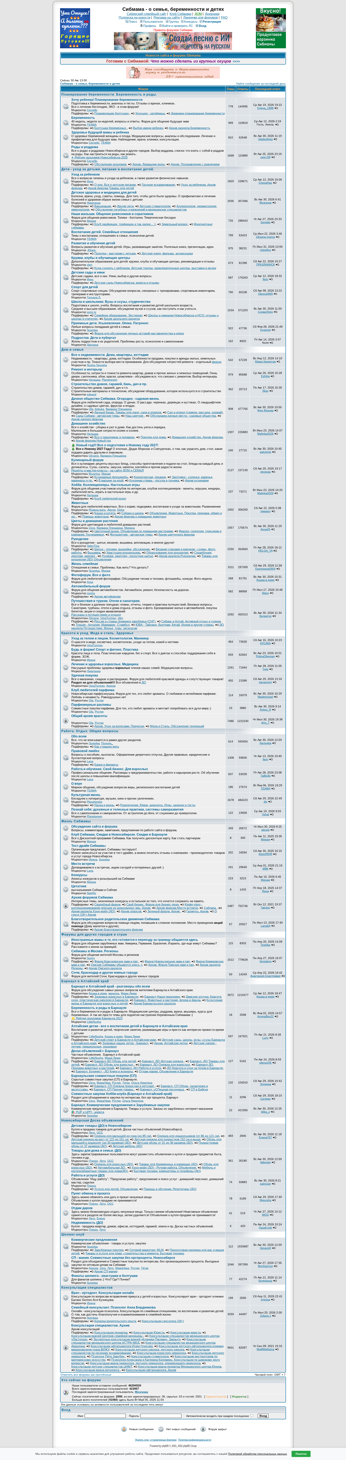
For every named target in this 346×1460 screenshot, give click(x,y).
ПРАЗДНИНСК (265, 264)
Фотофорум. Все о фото (90, 575)
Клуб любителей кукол (110, 498)
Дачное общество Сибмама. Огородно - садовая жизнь (115, 398)
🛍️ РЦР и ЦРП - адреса (87, 1112)
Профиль (149, 25)
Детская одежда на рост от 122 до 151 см (99, 1139)
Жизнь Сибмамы (76, 821)
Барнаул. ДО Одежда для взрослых (165, 1064)
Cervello (92, 110)
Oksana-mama (265, 236)
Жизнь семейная (84, 563)
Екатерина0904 (265, 568)
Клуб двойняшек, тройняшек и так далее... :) (125, 224)
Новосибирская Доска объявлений (92, 1120)
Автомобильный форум (90, 586)
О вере (76, 783)
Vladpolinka (265, 139)
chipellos (265, 249)
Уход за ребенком (85, 174)
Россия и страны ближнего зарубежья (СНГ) (124, 621)
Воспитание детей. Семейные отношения (104, 232)
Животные (79, 503)
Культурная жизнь (86, 795)
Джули (111, 509)
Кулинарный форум (87, 460)
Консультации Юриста (148, 1332)
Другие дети (125, 206)
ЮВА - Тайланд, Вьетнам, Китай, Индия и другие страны (174, 624)
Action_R (265, 709)
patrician (265, 1183)
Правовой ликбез (85, 751)
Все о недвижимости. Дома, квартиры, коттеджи (110, 354)
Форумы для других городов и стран (94, 934)
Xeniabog (266, 961)
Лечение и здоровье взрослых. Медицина (105, 664)
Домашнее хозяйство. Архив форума (197, 437)
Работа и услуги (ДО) (88, 1175)
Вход (202, 25)
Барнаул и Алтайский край (85, 981)
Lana (90, 761)
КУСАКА (265, 643)
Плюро (93, 1160)
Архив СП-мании (105, 1271)
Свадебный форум (107, 904)
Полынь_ (107, 743)
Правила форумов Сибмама (173, 30)
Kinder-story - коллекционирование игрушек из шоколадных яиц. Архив (136, 906)
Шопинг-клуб (72, 1234)
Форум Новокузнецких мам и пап (167, 961)
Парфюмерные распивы (91, 704)
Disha (120, 509)
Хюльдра (265, 743)
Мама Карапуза (265, 361)
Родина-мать (97, 509)
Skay (265, 390)
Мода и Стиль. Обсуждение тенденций (177, 726)
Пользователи (153, 21)
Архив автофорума (107, 596)
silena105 (265, 1062)
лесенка (265, 471)
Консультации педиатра (110, 1332)
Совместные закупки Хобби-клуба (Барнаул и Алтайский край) (121, 1094)
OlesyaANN (265, 293)
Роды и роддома (84, 147)
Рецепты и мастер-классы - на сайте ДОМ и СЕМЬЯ (107, 470)
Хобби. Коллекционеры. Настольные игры (105, 485)
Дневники (212, 14)
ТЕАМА (92, 124)
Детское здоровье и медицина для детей (104, 192)
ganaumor (265, 682)
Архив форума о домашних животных (140, 516)
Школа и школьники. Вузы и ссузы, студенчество (111, 301)
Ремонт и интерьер (86, 369)
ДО (144, 682)
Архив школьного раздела (122, 318)
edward (91, 394)
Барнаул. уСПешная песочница (162, 1089)
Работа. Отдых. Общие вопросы (90, 731)
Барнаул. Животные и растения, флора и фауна (167, 1000)
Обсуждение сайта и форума (94, 826)
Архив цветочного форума (176, 534)
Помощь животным (95, 516)
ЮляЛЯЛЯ (265, 854)
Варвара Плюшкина (119, 409)
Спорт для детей (84, 287)
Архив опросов (131, 911)
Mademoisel (265, 696)
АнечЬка (92, 1317)
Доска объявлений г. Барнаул (95, 1051)
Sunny (91, 958)
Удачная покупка (84, 675)
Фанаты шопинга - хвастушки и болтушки (104, 1275)
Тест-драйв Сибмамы (88, 845)
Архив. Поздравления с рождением (195, 164)
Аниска (111, 685)
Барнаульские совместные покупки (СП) (104, 1075)
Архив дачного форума (87, 419)
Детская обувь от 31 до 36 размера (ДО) (165, 1142)
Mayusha (265, 1200)
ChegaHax (265, 182)
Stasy (265, 593)
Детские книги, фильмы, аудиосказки (167, 253)
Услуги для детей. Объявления (116, 1189)
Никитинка (94, 202)
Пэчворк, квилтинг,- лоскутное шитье (127, 556)
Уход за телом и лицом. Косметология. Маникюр (110, 638)
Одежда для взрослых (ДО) (113, 1164)
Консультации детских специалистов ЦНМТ (101, 1366)
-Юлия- (91, 250)
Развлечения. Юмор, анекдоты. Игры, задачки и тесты (157, 805)
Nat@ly (91, 893)
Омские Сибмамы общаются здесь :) (116, 964)
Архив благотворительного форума (118, 929)
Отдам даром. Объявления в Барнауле (166, 1071)
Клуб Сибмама (180, 14)
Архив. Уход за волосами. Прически (119, 726)
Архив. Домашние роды (148, 164)
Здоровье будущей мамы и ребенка (100, 132)
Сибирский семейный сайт (146, 14)
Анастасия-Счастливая (265, 975)
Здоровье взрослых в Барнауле (116, 996)
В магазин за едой (111, 480)
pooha (91, 593)
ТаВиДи (266, 775)
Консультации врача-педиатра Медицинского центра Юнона (179, 1366)
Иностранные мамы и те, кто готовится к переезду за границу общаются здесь (134, 939)
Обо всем (78, 736)
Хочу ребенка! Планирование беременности (107, 99)
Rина (265, 891)
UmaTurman (108, 618)
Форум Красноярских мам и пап (116, 961)
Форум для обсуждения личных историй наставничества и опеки (139, 333)
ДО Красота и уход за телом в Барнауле (195, 1068)
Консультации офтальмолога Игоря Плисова (122, 1346)
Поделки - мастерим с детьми (115, 253)
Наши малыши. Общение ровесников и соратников (112, 214)
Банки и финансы (106, 764)
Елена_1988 (265, 108)
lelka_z (265, 1111)
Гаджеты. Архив (197, 911)
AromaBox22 (265, 1016)
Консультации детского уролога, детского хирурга (149, 1349)
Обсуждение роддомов (110, 164)
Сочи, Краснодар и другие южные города (104, 972)
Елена (101, 1218)
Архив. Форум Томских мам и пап (171, 964)
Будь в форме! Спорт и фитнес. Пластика (104, 649)
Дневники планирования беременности (198, 113)
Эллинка (265, 1084)
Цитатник (78, 886)
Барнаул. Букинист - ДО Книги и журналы (104, 1071)
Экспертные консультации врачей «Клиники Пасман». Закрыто (136, 1339)
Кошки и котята (104, 513)
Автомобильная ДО (112, 1167)
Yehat (265, 814)
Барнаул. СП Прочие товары (114, 1089)
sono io (91, 312)
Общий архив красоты (89, 716)
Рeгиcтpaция (212, 21)
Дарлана (92, 344)
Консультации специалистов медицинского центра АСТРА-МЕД (138, 1341)
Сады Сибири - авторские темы (97, 415)
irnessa (265, 1299)
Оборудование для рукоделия (167, 552)
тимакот (265, 511)
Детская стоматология (155, 206)
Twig (265, 669)
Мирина (129, 527)
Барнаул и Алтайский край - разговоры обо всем (110, 986)
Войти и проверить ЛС (177, 25)
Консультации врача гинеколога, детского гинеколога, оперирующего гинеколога (145, 1363)
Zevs (92, 527)
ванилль (114, 993)
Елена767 (265, 1137)
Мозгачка (266, 202)
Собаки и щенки (132, 513)
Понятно (301, 1453)
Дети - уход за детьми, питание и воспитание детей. (107, 169)
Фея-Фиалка (265, 410)
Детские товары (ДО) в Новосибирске (101, 1125)
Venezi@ (265, 1248)
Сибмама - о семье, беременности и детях (90, 83)
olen (89, 264)
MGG (265, 1214)
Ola (91, 409)
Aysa (90, 582)
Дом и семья (72, 349)
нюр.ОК (266, 157)
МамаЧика (104, 1082)
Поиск (133, 21)
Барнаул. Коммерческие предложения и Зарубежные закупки (120, 1105)
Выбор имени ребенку (148, 128)
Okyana (94, 455)
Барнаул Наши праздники (162, 996)
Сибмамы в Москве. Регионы (94, 951)
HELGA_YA (265, 550)
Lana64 (265, 925)
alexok (265, 829)
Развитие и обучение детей (93, 243)
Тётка (126, 1082)
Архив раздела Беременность (189, 128)
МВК (265, 868)
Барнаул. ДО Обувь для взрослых (109, 1064)
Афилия (265, 1162)
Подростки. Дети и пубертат (93, 337)
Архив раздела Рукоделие (177, 556)
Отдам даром (82, 1208)
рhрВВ (165, 1445)
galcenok (265, 451)
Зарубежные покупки (108, 1250)
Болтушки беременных (110, 128)
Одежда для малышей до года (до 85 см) (122, 1136)
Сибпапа (210, 908)
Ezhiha (265, 376)
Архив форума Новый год (93, 440)
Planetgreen (109, 379)
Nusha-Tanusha (97, 365)
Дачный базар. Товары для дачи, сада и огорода (127, 412)
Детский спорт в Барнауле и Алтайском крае (125, 1039)
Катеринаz (265, 1280)
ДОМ (198, 14)
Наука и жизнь (104, 805)
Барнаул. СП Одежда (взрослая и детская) (124, 1086)
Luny (265, 1037)
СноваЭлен (265, 311)
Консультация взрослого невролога (161, 1353)
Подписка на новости (134, 17)
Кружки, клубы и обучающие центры (100, 257)
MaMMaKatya (265, 1349)
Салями (265, 1098)
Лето (92, 1132)
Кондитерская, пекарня (150, 477)
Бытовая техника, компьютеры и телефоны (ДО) (167, 1171)
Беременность (83, 117)
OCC (100, 1132)
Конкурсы (190, 21)
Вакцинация (102, 206)
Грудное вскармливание (158, 184)
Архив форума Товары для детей (111, 188)
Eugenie (265, 329)
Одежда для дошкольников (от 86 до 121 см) (188, 1136)
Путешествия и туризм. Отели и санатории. (105, 601)
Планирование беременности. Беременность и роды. (109, 94)
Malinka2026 (265, 433)
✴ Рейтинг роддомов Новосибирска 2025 (99, 157)
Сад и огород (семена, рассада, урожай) (195, 412)
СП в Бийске (199, 1089)
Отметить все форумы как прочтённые (85, 1374)
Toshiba (265, 944)
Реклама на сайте (167, 17)
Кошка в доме (265, 580)
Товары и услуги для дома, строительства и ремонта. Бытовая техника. (134, 1253)
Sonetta (265, 222)
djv (265, 801)
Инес (90, 181)
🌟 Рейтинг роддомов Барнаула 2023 (96, 1018)
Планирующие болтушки (111, 113)
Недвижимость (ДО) (87, 1222)
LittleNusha (94, 1021)
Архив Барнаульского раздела (155, 1003)
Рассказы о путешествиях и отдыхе (96, 614)
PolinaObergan (265, 656)
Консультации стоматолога (150, 1356)
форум (216, 361)
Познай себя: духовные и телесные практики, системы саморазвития (127, 809)
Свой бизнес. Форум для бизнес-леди (152, 904)
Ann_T (265, 722)
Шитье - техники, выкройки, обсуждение (122, 549)
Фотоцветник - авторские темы (131, 534)
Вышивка (94, 552)
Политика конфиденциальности (194, 1439)
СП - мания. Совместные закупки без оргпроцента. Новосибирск (123, 1257)
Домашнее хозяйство (88, 423)
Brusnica (94, 473)
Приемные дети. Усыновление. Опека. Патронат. (110, 323)
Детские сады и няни (88, 272)
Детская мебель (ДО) (127, 1146)
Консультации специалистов (87, 1287)
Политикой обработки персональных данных (257, 1453)
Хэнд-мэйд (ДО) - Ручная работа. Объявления (164, 1167)
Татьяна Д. (94, 297)
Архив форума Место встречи (177, 908)
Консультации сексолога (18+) (163, 1321)
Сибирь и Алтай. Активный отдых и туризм (191, 621)
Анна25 (265, 529)
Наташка (94, 379)
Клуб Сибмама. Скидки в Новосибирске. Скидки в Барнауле (119, 834)
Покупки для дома (153, 437)
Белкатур (266, 616)
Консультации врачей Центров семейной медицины (107, 1336)
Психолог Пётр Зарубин (108, 1356)
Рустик (99, 700)
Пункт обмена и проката (90, 1193)
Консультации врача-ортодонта (98, 1370)
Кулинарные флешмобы (111, 477)
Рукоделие (80, 539)
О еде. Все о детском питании (115, 184)
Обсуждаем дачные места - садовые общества (183, 415)
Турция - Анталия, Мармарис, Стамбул (103, 624)
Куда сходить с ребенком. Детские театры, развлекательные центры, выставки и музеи (155, 268)
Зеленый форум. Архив (163, 911)
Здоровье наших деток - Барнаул (125, 1043)
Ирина (91, 659)
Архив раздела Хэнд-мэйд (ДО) (93, 911)
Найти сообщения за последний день (261, 83)
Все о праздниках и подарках (114, 437)
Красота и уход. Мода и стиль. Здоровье (97, 633)
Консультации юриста (185, 1332)
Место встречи (83, 863)
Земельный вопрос (175, 224)
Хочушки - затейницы (150, 113)
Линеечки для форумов (200, 17)
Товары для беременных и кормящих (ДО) (168, 1164)
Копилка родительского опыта (115, 1321)
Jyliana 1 (265, 1315)
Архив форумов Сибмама (92, 897)
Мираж (91, 220)
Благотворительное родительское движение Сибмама (115, 919)
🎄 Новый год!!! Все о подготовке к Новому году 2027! (114, 445)
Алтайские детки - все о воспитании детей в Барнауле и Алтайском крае (129, 1026)
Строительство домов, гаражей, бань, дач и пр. (109, 384)
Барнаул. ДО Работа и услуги (140, 1068)
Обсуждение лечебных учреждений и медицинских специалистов (141, 209)
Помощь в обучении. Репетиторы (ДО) (170, 1189)
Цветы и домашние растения (94, 521)
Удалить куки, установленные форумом (155, 1439)
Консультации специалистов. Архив (100, 1325)
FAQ (224, 17)
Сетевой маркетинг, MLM (146, 1250)
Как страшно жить (106, 746)
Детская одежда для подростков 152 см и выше (167, 1139)
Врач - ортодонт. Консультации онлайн (102, 1292)
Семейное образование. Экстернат (118, 315)
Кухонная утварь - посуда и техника (154, 480)
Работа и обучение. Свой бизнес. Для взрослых (109, 769)
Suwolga (92, 330)
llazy (265, 279)
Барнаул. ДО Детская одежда (163, 1061)
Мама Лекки (129, 993)
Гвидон (265, 907)
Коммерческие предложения (94, 1239)
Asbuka (99, 409)
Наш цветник (134, 415)
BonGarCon (265, 1266)
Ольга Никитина (141, 1082)
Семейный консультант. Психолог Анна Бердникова (113, 1307)
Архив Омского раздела (105, 968)
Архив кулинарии (197, 480)
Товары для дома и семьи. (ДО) (96, 1150)
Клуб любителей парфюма (92, 690)
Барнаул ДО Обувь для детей (115, 1061)
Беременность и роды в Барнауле (99, 1008)
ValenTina (93, 545)
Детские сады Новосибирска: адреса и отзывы (126, 282)
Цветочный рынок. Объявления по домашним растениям (133, 531)
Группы (174, 21)
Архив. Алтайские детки (170, 1043)
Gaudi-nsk (265, 1227)
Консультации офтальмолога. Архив (151, 1370)
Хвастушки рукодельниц (123, 552)
